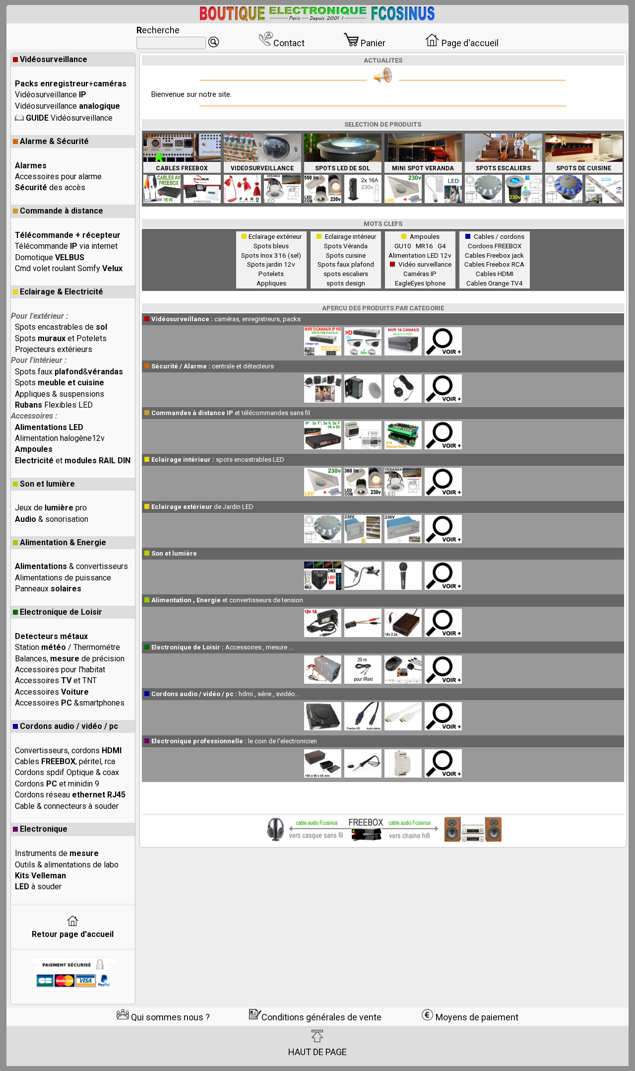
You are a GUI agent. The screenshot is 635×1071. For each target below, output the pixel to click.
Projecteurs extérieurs (53, 349)
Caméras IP (420, 274)
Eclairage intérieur (350, 236)
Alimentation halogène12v (60, 438)
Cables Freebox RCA (494, 264)
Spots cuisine (346, 255)
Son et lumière (47, 484)
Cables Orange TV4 (494, 283)
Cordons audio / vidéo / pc (69, 726)
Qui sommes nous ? (169, 1017)
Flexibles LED (54, 405)
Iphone (435, 283)
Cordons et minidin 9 (57, 783)
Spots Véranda (346, 246)
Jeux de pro (51, 507)
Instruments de (57, 853)
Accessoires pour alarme (58, 176)
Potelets (271, 274)
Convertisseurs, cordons (68, 750)
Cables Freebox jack (494, 255)
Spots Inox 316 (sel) (271, 255)
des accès (50, 187)
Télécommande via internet (66, 246)
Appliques (271, 283)
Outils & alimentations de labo (67, 864)
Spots (59, 382)
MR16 (426, 246)
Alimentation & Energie (63, 542)
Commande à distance (61, 210)
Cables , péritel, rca (65, 761)
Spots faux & (69, 371)
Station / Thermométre (67, 647)
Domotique (49, 257)
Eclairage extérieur (275, 236)
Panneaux (48, 588)
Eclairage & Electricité (61, 291)
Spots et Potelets (61, 338)
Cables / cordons (499, 236)
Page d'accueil (469, 43)
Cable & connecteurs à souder (67, 806)
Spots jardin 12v (271, 264)
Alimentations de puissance (63, 577)
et (72, 460)
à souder (38, 886)
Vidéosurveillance (53, 59)
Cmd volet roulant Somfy (69, 268)
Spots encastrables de (61, 327)
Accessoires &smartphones (70, 703)
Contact (289, 43)
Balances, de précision (70, 658)
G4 (442, 246)
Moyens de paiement (476, 1017)
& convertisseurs (71, 566)
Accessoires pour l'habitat (60, 669)
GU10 (404, 246)
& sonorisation (51, 519)
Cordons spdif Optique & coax (67, 772)
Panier (372, 43)
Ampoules (425, 236)
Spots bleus (271, 246)
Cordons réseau (70, 794)
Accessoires (52, 692)
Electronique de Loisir (61, 612)
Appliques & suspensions (59, 394)
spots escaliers (345, 274)
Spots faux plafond (346, 264)
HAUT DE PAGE (317, 1052)
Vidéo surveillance (424, 264)
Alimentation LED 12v (419, 255)
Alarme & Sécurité (54, 141)
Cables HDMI (494, 274)
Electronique (43, 829)
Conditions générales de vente (321, 1017)
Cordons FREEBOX (494, 246)
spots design (345, 283)
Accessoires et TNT (56, 680)
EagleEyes (409, 283)
